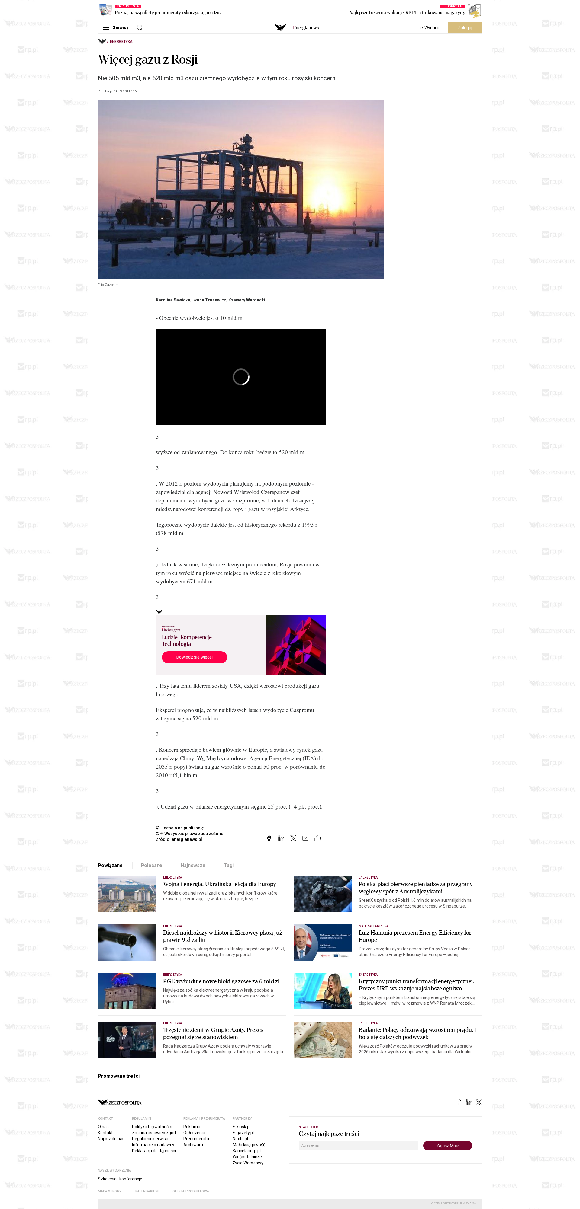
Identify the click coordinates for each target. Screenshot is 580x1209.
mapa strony (109, 1191)
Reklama (191, 1126)
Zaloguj (465, 27)
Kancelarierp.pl (247, 1150)
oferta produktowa (190, 1191)
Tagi (229, 865)
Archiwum (193, 1144)
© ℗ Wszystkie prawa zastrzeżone (189, 833)
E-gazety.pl (243, 1132)
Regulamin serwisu (150, 1138)
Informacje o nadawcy (153, 1144)
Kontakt (105, 1132)
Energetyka (121, 42)
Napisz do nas (111, 1138)
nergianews (306, 28)
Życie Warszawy (248, 1162)
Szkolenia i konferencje (120, 1178)
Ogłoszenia (194, 1132)
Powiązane (110, 865)
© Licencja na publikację (180, 827)
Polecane (152, 865)
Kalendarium (147, 1191)
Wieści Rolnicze (247, 1156)
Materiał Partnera (373, 926)
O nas (103, 1126)
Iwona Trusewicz (209, 300)
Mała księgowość (249, 1144)
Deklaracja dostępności (154, 1150)
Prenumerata (196, 1138)
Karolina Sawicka (173, 300)
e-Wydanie (430, 27)
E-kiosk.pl (241, 1126)
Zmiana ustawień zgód (154, 1132)
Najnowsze (193, 865)
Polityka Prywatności (152, 1126)
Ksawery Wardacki (246, 300)
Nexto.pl (240, 1138)
